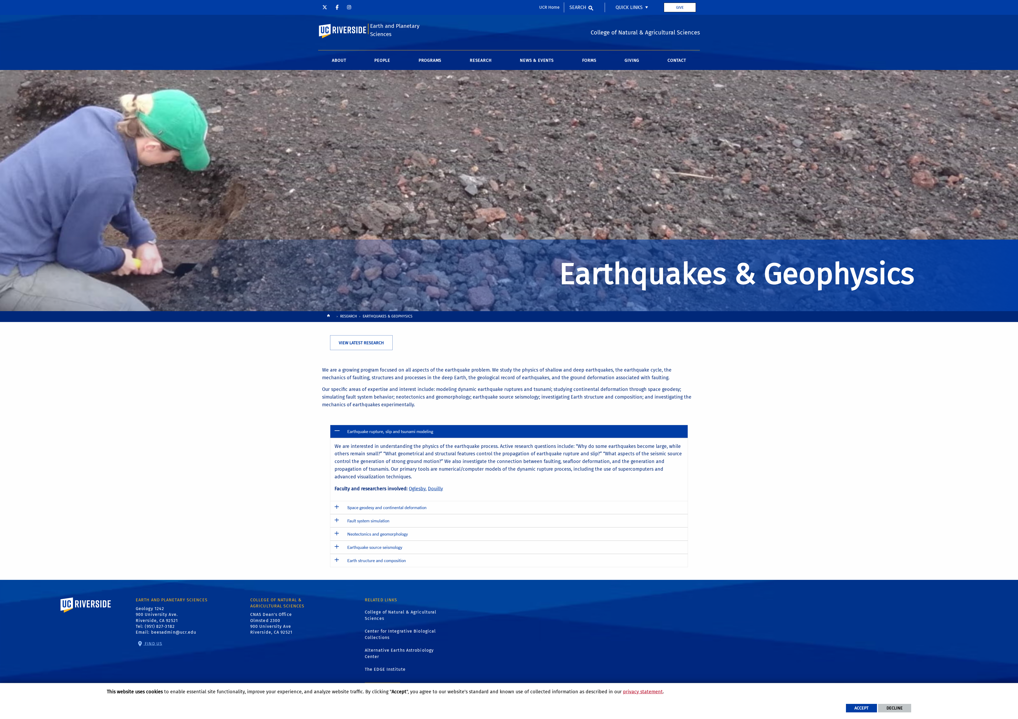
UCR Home (549, 7)
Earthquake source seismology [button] (374, 547)
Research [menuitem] (481, 60)
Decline (895, 708)
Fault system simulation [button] (368, 520)
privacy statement (643, 692)
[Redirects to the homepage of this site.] (328, 316)
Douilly (435, 489)
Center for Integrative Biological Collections (400, 634)
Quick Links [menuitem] (629, 7)
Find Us (152, 643)
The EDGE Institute (385, 669)
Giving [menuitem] (632, 60)
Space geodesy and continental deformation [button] (387, 507)
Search (577, 7)
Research (348, 316)
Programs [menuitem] (430, 60)
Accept (861, 708)
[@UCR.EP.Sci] (337, 7)
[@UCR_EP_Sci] (324, 7)
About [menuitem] (339, 60)
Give (680, 7)
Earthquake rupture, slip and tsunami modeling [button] (390, 431)
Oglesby (417, 489)
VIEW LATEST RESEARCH (361, 342)
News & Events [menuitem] (537, 60)
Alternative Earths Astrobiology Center (399, 653)
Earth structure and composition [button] (376, 560)
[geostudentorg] (349, 7)
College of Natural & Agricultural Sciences (400, 615)
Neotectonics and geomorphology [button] (377, 533)
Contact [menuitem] (677, 60)
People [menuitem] (382, 60)
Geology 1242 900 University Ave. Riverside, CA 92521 (157, 614)
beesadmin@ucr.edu (173, 632)
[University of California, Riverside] (85, 612)
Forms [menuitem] (589, 60)
